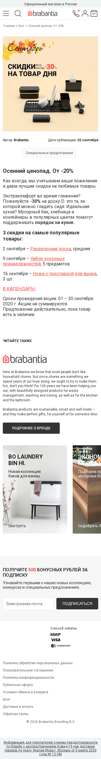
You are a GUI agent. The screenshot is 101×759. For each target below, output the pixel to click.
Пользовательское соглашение (28, 670)
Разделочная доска (50, 248)
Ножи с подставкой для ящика (65, 273)
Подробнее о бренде (31, 428)
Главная (9, 25)
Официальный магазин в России (50, 4)
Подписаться (77, 603)
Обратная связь (15, 714)
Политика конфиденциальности (28, 678)
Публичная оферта (18, 685)
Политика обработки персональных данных (38, 663)
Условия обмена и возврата (25, 692)
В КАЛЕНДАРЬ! (19, 288)
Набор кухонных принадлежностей (34, 261)
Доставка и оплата (18, 707)
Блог (21, 25)
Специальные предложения (49, 153)
